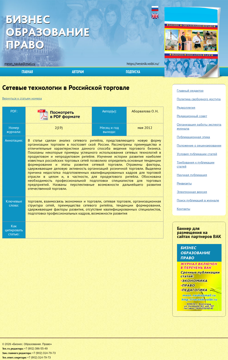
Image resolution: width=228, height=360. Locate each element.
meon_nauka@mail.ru (19, 64)
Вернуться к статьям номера (22, 98)
